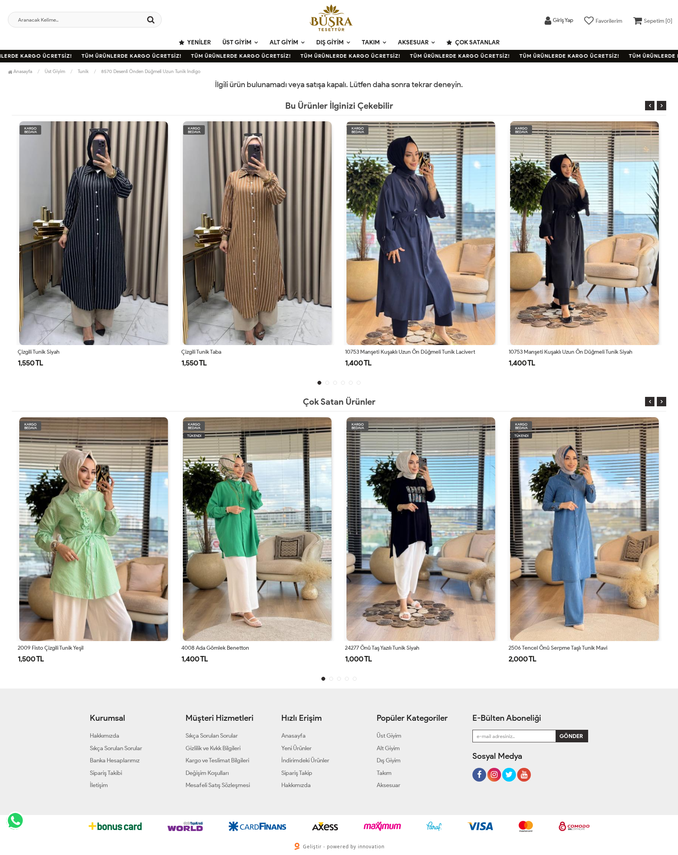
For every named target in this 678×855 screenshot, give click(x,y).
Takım (371, 42)
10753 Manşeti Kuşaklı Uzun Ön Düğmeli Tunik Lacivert (246, 352)
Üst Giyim (237, 42)
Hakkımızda (104, 735)
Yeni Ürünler (296, 748)
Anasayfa (22, 71)
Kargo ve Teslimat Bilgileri (217, 760)
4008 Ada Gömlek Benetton (55, 648)
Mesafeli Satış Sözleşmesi (218, 785)
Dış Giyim (330, 42)
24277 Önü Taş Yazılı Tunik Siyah (222, 648)
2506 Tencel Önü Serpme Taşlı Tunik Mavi (398, 648)
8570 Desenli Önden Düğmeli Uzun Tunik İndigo (150, 71)
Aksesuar (413, 42)
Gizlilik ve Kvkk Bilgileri (213, 748)
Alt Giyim (284, 42)
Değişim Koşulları (207, 772)
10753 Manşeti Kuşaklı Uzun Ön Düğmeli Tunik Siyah (407, 352)
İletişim (99, 785)
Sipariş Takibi (106, 772)
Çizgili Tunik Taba (38, 352)
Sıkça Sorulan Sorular (116, 748)
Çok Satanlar (476, 42)
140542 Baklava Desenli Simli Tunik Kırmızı (562, 648)
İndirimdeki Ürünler (305, 760)
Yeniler (198, 42)
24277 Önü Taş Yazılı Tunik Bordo (546, 352)
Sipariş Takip (296, 772)
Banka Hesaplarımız (115, 760)
